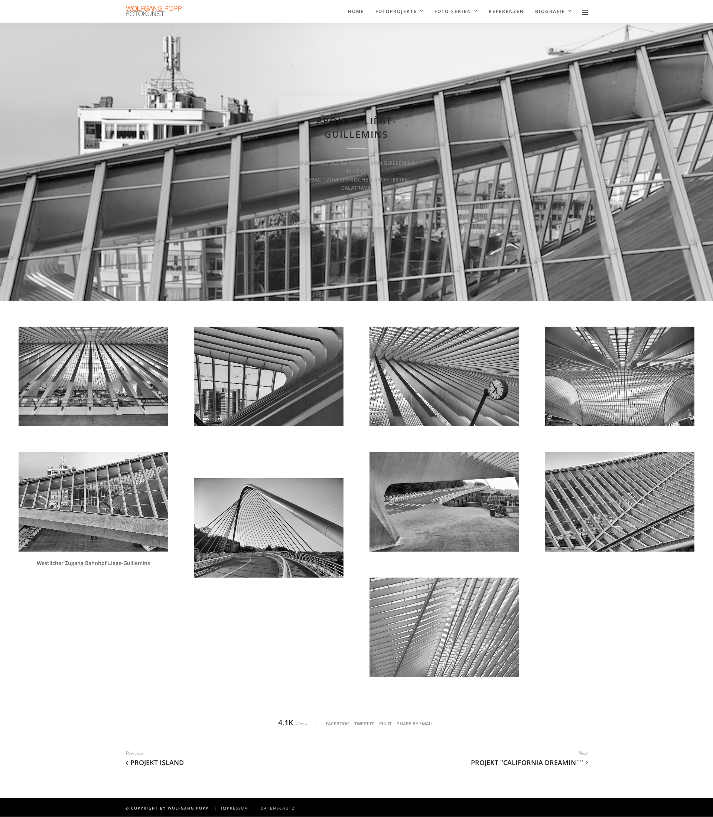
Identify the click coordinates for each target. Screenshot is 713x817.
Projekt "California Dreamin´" (527, 762)
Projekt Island (157, 762)
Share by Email (415, 723)
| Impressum (229, 808)
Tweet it (364, 723)
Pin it (385, 723)
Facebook (337, 723)
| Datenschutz (272, 808)
